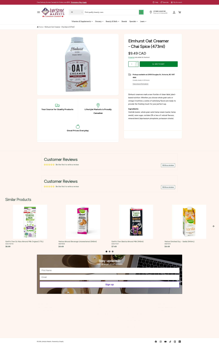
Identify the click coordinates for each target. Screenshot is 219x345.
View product (30, 236)
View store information (140, 84)
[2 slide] (109, 251)
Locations (100, 308)
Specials (165, 2)
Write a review (168, 165)
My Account (177, 2)
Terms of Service (133, 320)
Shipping (131, 57)
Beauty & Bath (111, 21)
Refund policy (132, 327)
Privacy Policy (132, 324)
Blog (128, 308)
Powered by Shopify (58, 341)
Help (156, 2)
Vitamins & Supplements (81, 21)
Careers (130, 311)
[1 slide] (106, 251)
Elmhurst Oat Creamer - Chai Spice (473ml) (60, 27)
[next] (213, 226)
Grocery (98, 21)
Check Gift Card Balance (136, 314)
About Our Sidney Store (105, 314)
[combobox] (114, 12)
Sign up (109, 284)
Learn (142, 21)
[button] (38, 12)
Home (41, 27)
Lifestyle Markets (46, 341)
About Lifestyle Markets (105, 311)
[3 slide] (112, 251)
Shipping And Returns (135, 317)
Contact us (100, 323)
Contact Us (161, 315)
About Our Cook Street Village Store (108, 318)
